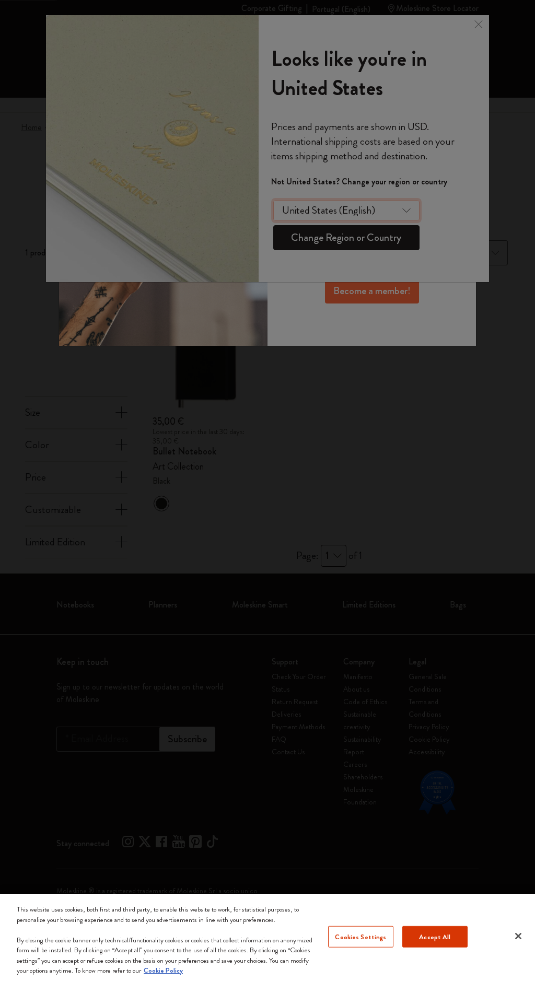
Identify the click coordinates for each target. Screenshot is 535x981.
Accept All (434, 936)
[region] (267, 937)
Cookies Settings (360, 936)
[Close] (518, 936)
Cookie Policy (163, 970)
